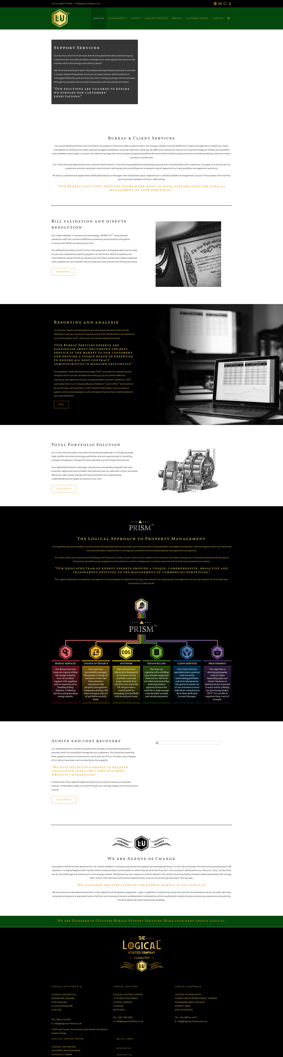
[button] (229, 18)
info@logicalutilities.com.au (192, 1021)
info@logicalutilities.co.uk (87, 3)
